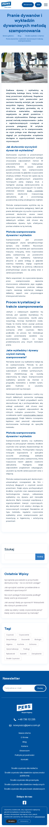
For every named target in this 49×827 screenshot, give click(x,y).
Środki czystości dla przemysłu (24, 780)
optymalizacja (12, 649)
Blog (24, 742)
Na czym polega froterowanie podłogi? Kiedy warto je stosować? (22, 596)
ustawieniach (40, 817)
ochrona (32, 644)
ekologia (38, 639)
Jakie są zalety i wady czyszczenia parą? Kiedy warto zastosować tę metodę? (23, 611)
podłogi (26, 649)
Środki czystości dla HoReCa (24, 768)
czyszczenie (24, 635)
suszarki (23, 654)
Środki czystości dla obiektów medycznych (24, 784)
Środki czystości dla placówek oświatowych (24, 789)
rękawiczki (10, 654)
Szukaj (9, 549)
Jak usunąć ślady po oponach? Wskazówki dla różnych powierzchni (24, 604)
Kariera (24, 746)
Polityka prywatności (24, 755)
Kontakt (24, 759)
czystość (10, 635)
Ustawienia (24, 821)
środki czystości (13, 658)
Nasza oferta (25, 733)
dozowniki (26, 639)
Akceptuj (11, 821)
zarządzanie (37, 654)
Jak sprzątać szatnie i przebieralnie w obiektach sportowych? (22, 589)
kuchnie (20, 644)
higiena (9, 644)
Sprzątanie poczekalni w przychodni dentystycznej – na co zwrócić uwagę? (22, 581)
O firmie (24, 737)
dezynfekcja (11, 639)
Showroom (25, 750)
